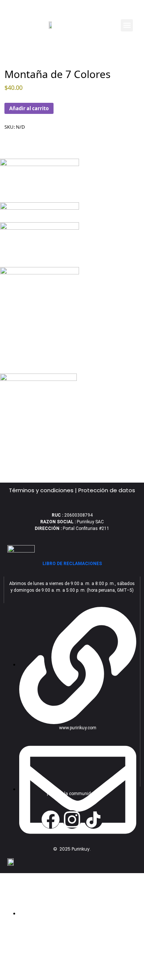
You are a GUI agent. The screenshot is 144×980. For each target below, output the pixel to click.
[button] (127, 25)
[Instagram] (72, 819)
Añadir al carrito (29, 108)
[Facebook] (50, 819)
